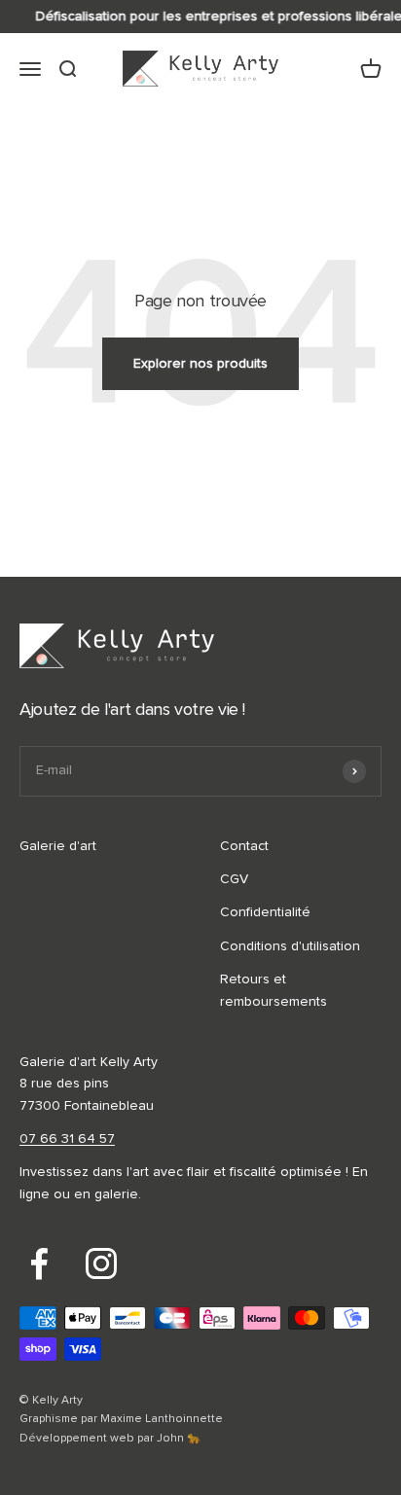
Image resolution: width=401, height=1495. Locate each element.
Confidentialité (265, 912)
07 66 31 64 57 (67, 1139)
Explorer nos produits (200, 364)
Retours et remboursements (273, 990)
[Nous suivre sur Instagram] (101, 1263)
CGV (234, 879)
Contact (244, 846)
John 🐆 (179, 1438)
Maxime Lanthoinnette (161, 1419)
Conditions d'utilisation (290, 946)
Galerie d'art (57, 846)
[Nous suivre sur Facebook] (38, 1263)
